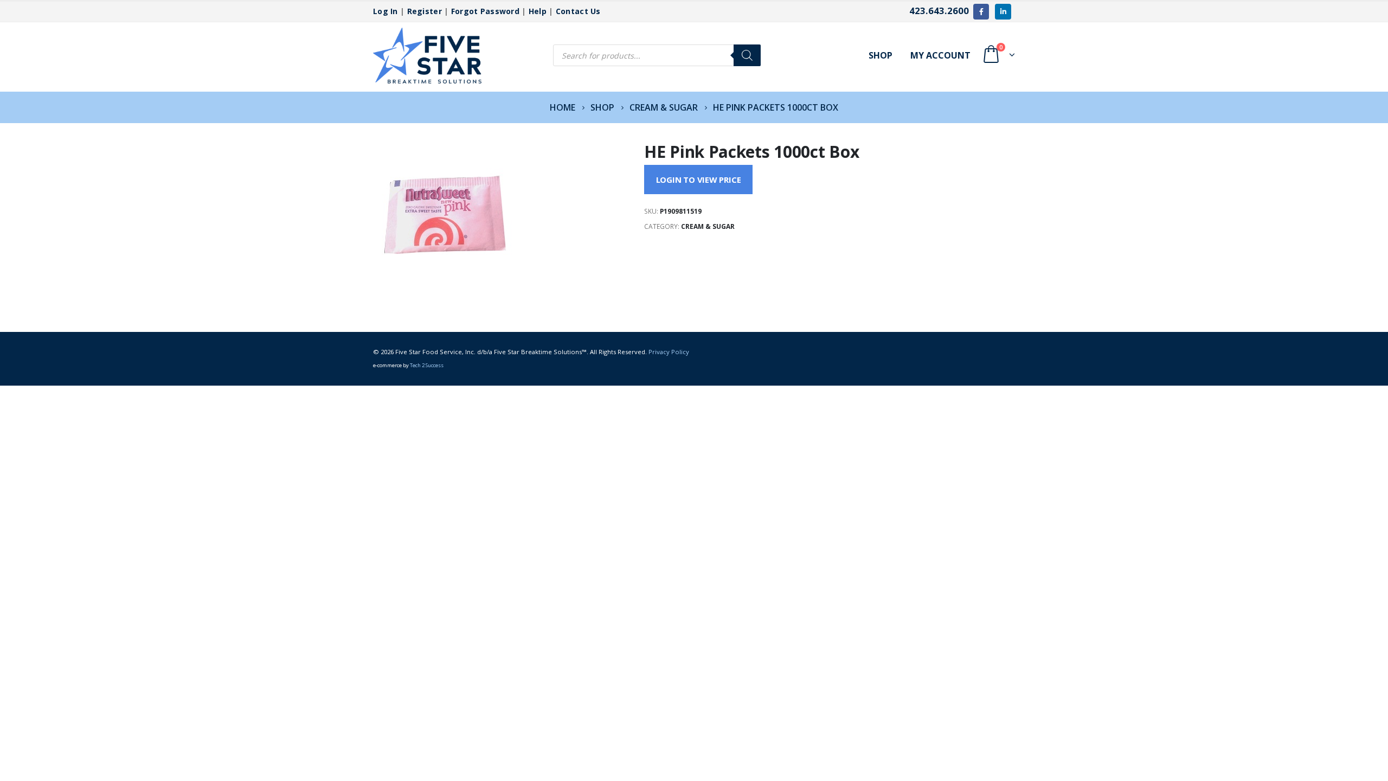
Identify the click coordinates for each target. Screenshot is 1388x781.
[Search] (747, 55)
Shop (880, 55)
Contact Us (578, 11)
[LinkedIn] (1003, 12)
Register (424, 11)
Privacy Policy (668, 352)
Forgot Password (485, 11)
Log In (385, 11)
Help (538, 11)
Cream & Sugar (708, 226)
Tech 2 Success (427, 365)
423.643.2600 (939, 10)
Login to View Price (698, 179)
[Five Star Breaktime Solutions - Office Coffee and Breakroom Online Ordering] (427, 56)
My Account (940, 55)
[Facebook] (981, 12)
